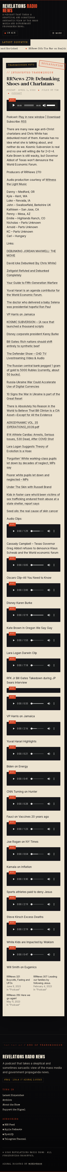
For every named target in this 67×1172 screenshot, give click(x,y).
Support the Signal (14, 1110)
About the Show (11, 1105)
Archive (7, 1100)
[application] (33, 105)
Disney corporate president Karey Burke (33, 334)
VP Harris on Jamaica (21, 314)
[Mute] (44, 105)
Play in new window (32, 117)
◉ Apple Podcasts (12, 1129)
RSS (24, 121)
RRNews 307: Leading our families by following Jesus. (45, 979)
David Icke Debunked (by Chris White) (31, 263)
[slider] (51, 105)
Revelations (20, 8)
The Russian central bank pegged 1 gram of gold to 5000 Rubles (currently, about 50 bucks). (33, 370)
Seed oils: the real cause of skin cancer (32, 511)
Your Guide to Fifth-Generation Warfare (32, 282)
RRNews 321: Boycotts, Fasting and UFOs (18, 979)
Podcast (17, 93)
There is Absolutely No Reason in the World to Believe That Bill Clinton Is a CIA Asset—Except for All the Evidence (33, 411)
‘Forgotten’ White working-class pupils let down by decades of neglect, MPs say (32, 463)
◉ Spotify (8, 1134)
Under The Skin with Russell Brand (29, 487)
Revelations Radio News (24, 1056)
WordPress (35, 1164)
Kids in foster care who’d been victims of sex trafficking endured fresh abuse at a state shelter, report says (33, 499)
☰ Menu (57, 33)
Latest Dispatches (13, 1095)
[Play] (13, 105)
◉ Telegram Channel (14, 1139)
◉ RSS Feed (9, 1125)
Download (53, 117)
